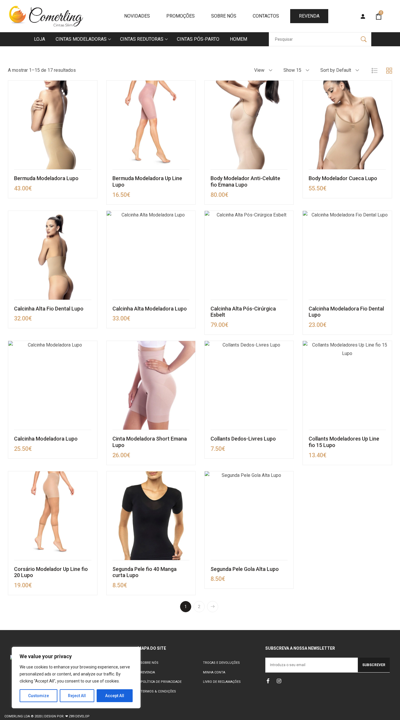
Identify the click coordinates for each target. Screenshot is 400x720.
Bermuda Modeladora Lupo (46, 178)
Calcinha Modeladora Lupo (46, 439)
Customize (38, 695)
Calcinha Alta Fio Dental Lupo (48, 309)
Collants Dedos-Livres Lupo (243, 439)
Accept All (114, 695)
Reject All (77, 695)
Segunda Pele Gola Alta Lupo (245, 569)
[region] (76, 677)
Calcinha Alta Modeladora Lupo (149, 309)
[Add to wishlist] (90, 125)
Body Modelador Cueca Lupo (343, 178)
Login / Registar (362, 17)
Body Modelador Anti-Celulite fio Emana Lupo (245, 181)
